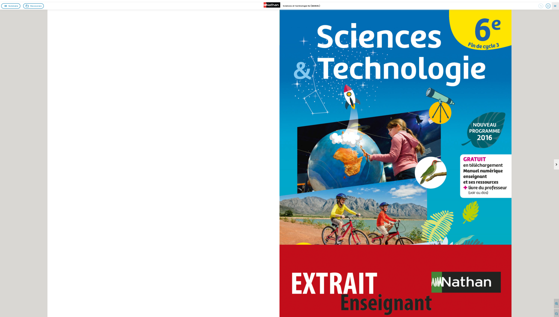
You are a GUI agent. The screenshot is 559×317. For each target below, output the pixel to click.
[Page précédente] (540, 6)
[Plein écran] (548, 6)
